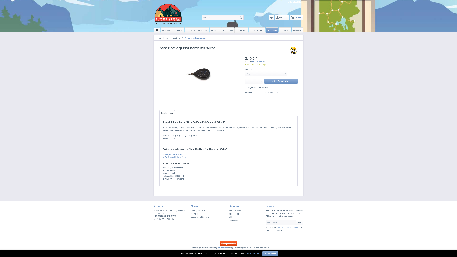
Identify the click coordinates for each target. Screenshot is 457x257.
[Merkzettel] (271, 17)
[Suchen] (241, 17)
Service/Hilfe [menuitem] (296, 2)
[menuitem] (223, 17)
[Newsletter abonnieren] (299, 222)
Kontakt (194, 213)
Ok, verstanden (270, 253)
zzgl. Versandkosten (258, 62)
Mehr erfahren (253, 253)
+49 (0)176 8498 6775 (165, 216)
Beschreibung (167, 113)
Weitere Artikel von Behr (175, 157)
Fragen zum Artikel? (173, 154)
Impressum (233, 220)
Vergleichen (251, 87)
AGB (230, 217)
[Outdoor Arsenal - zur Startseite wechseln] (168, 14)
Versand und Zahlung (200, 217)
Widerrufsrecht (234, 210)
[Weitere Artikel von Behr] (293, 50)
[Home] (157, 30)
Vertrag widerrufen (198, 210)
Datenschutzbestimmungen (288, 227)
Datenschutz (233, 213)
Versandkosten (223, 248)
